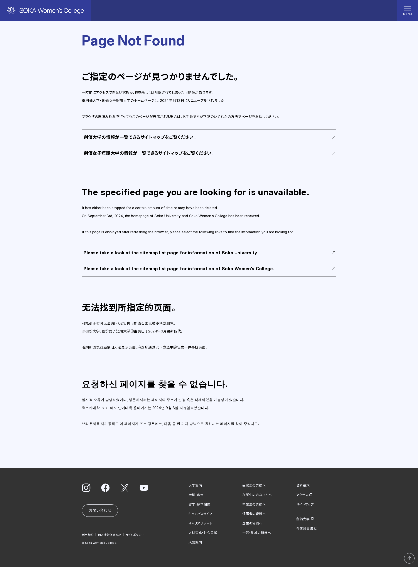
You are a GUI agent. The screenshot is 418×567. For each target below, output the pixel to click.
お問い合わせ (100, 510)
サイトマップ (305, 504)
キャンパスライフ (200, 514)
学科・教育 (196, 495)
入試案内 (195, 542)
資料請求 (303, 485)
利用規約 (88, 535)
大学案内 (195, 485)
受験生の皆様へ (254, 485)
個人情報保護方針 (109, 535)
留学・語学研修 (200, 504)
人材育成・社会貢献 (203, 533)
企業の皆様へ (252, 523)
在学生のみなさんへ (257, 495)
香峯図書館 (304, 529)
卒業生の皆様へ (254, 504)
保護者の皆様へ (254, 514)
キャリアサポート (201, 523)
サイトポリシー (135, 535)
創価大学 (303, 519)
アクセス (302, 495)
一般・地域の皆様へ (256, 533)
